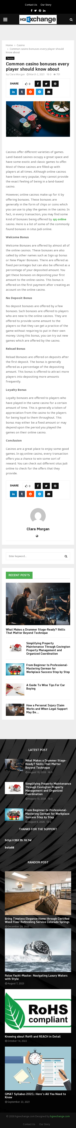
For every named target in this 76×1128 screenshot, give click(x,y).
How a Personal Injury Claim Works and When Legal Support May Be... (47, 708)
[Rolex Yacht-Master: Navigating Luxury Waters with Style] (38, 950)
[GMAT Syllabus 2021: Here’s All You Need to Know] (38, 1068)
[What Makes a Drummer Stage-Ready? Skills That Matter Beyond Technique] (38, 604)
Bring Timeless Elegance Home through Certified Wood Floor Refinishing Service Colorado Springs (37, 920)
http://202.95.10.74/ (18, 840)
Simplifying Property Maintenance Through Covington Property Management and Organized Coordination (48, 648)
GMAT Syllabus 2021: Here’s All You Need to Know (35, 1095)
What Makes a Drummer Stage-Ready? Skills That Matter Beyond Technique (35, 631)
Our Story (46, 4)
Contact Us (31, 4)
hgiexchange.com (60, 1116)
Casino (10, 58)
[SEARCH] (66, 556)
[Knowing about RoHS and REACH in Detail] (38, 1011)
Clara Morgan (17, 74)
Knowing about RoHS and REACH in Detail (33, 1036)
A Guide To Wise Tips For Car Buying (45, 687)
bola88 (9, 847)
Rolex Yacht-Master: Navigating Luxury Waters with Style (36, 977)
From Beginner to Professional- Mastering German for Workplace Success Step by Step (48, 668)
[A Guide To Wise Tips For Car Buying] (15, 689)
